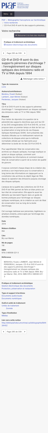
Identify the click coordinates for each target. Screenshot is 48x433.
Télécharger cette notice (33, 79)
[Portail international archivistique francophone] (24, 5)
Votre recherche (11, 23)
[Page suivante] (25, 53)
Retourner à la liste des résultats (31, 35)
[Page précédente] (3, 53)
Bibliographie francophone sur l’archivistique (26, 20)
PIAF (3, 20)
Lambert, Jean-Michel (11, 97)
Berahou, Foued (8, 94)
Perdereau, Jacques (10, 99)
